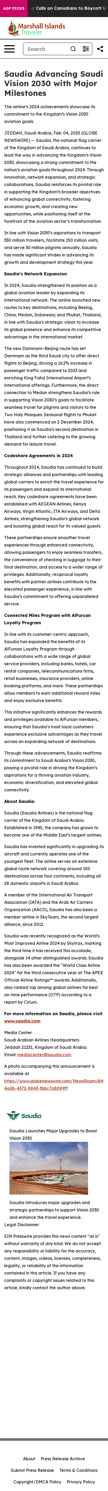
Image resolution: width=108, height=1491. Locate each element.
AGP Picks (13, 8)
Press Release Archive (63, 1458)
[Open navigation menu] (9, 49)
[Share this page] (100, 49)
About (29, 1458)
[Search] (73, 49)
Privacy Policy (81, 1481)
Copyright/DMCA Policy (37, 1481)
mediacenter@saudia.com (44, 1054)
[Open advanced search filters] (85, 49)
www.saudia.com (22, 1021)
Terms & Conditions (78, 1470)
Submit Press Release (32, 1470)
